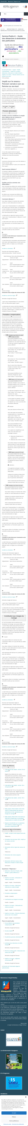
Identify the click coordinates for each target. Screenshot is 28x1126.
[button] (26, 1097)
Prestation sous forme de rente (15, 485)
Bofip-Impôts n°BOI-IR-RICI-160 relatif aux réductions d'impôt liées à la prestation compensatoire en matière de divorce (15, 818)
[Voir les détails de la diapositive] (14, 20)
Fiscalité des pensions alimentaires (13, 937)
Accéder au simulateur (8, 248)
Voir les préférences (14, 1120)
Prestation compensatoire (11, 893)
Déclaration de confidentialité (18, 1124)
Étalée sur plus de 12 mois (17, 452)
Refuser (14, 1116)
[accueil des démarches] (3, 57)
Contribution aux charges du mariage (14, 899)
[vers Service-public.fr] (13, 66)
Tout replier (5, 106)
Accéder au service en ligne (9, 295)
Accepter (14, 1113)
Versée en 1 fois (15, 336)
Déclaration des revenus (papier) (13, 855)
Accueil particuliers (7, 69)
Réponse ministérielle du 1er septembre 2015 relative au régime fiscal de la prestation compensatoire (14, 824)
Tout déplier (12, 106)
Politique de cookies (7, 1124)
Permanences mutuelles (9, 25)
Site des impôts (9, 931)
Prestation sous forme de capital (15, 335)
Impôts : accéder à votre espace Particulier (15, 833)
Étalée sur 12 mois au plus (17, 379)
